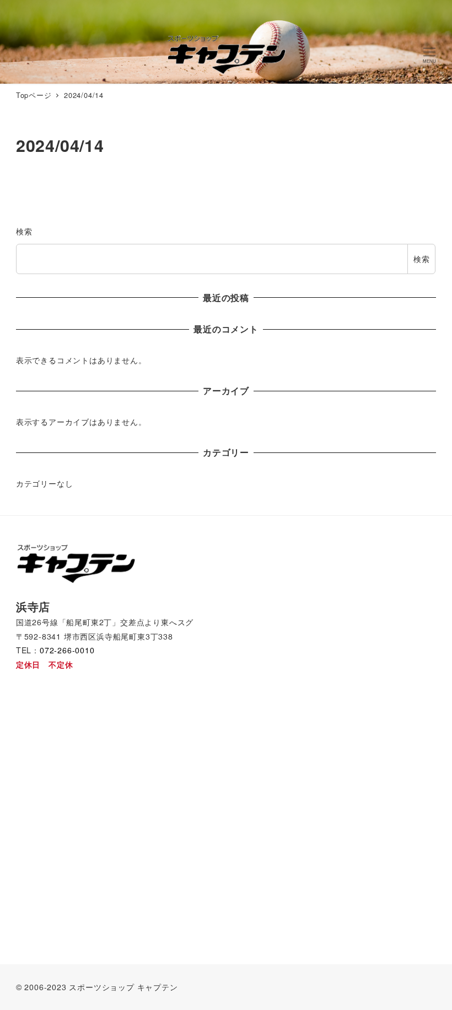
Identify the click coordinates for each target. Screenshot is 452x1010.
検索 (24, 231)
